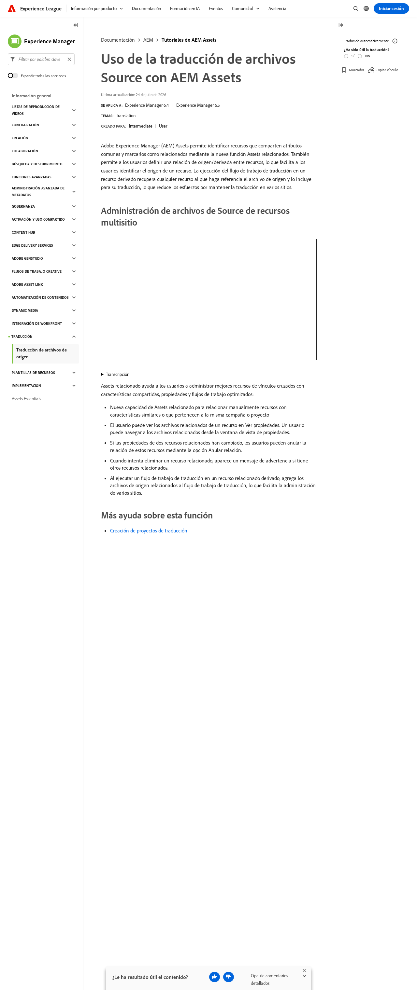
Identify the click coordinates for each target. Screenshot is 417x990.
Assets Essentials (26, 399)
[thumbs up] (214, 977)
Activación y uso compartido (38, 219)
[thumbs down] (228, 977)
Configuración (25, 125)
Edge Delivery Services (32, 245)
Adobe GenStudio (27, 258)
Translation (126, 115)
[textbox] (41, 59)
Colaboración (25, 151)
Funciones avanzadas (31, 177)
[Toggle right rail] (341, 25)
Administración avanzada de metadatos (38, 191)
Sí (353, 55)
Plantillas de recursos (33, 372)
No (367, 55)
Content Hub (23, 232)
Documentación (118, 39)
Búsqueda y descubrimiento (37, 164)
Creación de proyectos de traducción (148, 530)
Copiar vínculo (387, 69)
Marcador (356, 69)
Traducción (22, 336)
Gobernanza (23, 206)
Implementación (26, 385)
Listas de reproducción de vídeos (36, 110)
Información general (31, 96)
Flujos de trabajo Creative (37, 271)
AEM (148, 39)
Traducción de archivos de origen (41, 353)
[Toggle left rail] (76, 25)
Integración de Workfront (37, 323)
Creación (20, 138)
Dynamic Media (25, 310)
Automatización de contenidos (40, 297)
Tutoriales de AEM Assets (189, 39)
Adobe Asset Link (27, 284)
